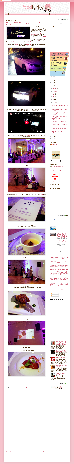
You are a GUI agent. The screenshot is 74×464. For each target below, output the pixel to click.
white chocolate (56, 289)
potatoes (22, 387)
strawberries (65, 284)
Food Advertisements (61, 19)
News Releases (46, 14)
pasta (54, 278)
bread (63, 258)
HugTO (66, 271)
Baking (16, 14)
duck (15, 387)
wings (60, 289)
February (54, 102)
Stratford (61, 284)
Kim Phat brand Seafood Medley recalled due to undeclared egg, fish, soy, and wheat (61, 248)
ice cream (52, 272)
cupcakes (62, 266)
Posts (53, 293)
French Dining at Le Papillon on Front (59, 121)
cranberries (66, 265)
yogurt (62, 289)
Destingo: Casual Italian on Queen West (59, 124)
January (54, 104)
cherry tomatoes (53, 262)
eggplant (61, 269)
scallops (57, 282)
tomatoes (52, 286)
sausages (52, 282)
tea (57, 285)
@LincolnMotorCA (34, 34)
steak (58, 284)
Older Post (45, 451)
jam (59, 272)
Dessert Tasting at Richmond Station (59, 128)
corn (61, 265)
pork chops (66, 278)
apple (10, 387)
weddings (51, 289)
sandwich (66, 280)
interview (57, 272)
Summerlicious (52, 285)
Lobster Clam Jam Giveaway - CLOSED (56, 67)
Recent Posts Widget (52, 76)
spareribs (66, 283)
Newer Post (8, 451)
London (61, 273)
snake (57, 283)
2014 (53, 85)
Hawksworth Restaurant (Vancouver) (56, 62)
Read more (55, 55)
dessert (13, 387)
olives (51, 277)
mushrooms (52, 275)
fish (67, 269)
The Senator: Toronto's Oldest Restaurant (60, 105)
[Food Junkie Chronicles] (50, 220)
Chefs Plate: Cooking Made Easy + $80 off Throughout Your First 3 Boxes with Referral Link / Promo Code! (61, 343)
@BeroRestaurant (30, 41)
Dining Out (11, 14)
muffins (60, 274)
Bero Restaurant (21, 41)
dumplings (52, 269)
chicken (58, 262)
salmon (61, 280)
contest (54, 265)
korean (66, 272)
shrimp (53, 283)
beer (51, 258)
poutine (55, 279)
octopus (66, 275)
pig (58, 278)
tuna (64, 286)
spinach (51, 284)
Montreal (52, 274)
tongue (56, 286)
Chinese (63, 262)
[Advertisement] (55, 319)
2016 (53, 82)
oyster (66, 277)
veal (55, 287)
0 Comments (10, 386)
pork (62, 278)
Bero (40, 41)
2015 (53, 83)
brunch (66, 258)
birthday (54, 258)
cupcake (59, 266)
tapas (55, 285)
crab (63, 265)
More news (52, 253)
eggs (64, 269)
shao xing (63, 282)
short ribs (25, 387)
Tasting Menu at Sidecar (54, 71)
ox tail (63, 277)
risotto (65, 279)
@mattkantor (13, 41)
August (54, 93)
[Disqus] (26, 404)
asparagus (55, 257)
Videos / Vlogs (28, 14)
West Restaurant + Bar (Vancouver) (56, 53)
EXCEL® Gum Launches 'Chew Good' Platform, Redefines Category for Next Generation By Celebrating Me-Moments (62, 228)
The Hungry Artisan (61, 285)
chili (61, 262)
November (55, 88)
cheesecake (65, 261)
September (55, 91)
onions (59, 277)
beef (67, 257)
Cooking (21, 14)
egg (58, 269)
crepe (57, 266)
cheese (60, 261)
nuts (61, 275)
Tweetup (51, 287)
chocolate (52, 263)
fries (51, 271)
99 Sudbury (37, 40)
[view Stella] (56, 166)
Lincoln (41, 194)
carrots (51, 261)
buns (59, 259)
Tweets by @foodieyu (54, 186)
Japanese (63, 272)
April (53, 99)
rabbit (58, 279)
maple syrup (65, 273)
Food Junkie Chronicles (53, 219)
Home (6, 14)
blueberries (59, 258)
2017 (53, 80)
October (54, 89)
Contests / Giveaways (36, 14)
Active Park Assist (29, 108)
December (55, 86)
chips (67, 262)
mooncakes (56, 274)
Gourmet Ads (54, 144)
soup (28, 387)
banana (62, 257)
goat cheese (60, 271)
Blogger (39, 458)
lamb (51, 273)
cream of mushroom (53, 266)
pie (56, 278)
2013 (53, 135)
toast (65, 285)
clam (51, 265)
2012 (53, 136)
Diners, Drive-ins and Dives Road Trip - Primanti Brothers (61, 351)
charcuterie (56, 261)
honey (64, 271)
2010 (53, 139)
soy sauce (63, 283)
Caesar (66, 259)
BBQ (64, 257)
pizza (60, 278)
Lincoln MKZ (28, 44)
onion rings (55, 277)
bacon (58, 257)
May (53, 97)
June (54, 96)
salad (57, 281)
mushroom (18, 387)
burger (62, 259)
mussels (56, 275)
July (53, 94)
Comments (54, 295)
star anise (55, 284)
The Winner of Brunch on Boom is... (58, 130)
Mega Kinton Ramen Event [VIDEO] (58, 122)
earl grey (56, 269)
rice (63, 279)
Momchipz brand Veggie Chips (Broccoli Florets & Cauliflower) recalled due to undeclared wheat (62, 242)
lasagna (54, 273)
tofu (67, 285)
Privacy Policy (53, 14)
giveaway (55, 271)
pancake (51, 278)
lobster (57, 273)
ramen (61, 279)
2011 (53, 138)
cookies (58, 265)
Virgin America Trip (61, 287)
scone (60, 282)
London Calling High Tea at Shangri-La (59, 112)
